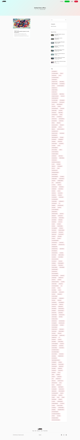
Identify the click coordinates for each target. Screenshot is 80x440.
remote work (53, 279)
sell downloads (61, 232)
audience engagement (54, 147)
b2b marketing (54, 341)
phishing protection (54, 211)
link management (62, 100)
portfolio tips (53, 372)
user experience (61, 143)
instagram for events (54, 81)
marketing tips (54, 263)
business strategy (60, 341)
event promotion (54, 75)
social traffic (62, 281)
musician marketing (54, 347)
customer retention (54, 298)
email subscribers (54, 217)
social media (60, 110)
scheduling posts (61, 201)
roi (59, 337)
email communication (61, 310)
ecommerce (53, 238)
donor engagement (54, 228)
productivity (59, 279)
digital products (54, 234)
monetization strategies (55, 153)
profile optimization (54, 135)
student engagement (60, 263)
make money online (54, 382)
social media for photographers (56, 413)
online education (61, 265)
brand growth (53, 339)
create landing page (60, 401)
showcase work (60, 370)
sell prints (53, 415)
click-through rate (62, 102)
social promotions (61, 178)
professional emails (61, 308)
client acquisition (54, 244)
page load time (62, 248)
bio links (59, 145)
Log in (72, 1)
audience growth (60, 306)
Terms (42, 430)
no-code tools (62, 403)
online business (61, 329)
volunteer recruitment (61, 230)
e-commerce (53, 184)
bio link (60, 382)
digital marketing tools (55, 137)
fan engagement (54, 362)
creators (58, 168)
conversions (59, 339)
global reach (61, 213)
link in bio (61, 73)
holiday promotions (54, 329)
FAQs (35, 430)
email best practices (61, 314)
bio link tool (59, 238)
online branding (62, 133)
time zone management (55, 273)
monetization (58, 374)
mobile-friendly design (55, 108)
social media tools (59, 116)
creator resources (54, 118)
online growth (60, 283)
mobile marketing (62, 267)
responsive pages (54, 316)
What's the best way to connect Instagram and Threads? (59, 50)
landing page (53, 141)
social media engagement (60, 85)
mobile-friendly (60, 141)
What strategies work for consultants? (58, 38)
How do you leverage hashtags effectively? (59, 46)
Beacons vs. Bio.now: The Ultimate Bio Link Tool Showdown (60, 58)
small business (59, 376)
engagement (53, 205)
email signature (60, 312)
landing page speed (54, 246)
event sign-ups (54, 306)
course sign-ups (54, 261)
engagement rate (54, 337)
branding (61, 114)
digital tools (53, 166)
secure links (59, 207)
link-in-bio (53, 168)
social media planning (54, 199)
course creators (54, 265)
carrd (52, 378)
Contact (40, 434)
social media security (60, 205)
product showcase (54, 186)
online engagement (61, 302)
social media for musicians (55, 349)
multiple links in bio (54, 87)
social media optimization (55, 77)
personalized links (54, 120)
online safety (53, 207)
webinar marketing (61, 331)
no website (53, 401)
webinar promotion (54, 304)
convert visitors (61, 242)
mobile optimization (54, 102)
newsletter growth (54, 345)
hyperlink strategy (54, 314)
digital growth (54, 215)
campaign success (62, 335)
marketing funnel (61, 298)
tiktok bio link (53, 380)
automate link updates (54, 269)
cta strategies (62, 176)
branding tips (58, 164)
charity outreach (54, 230)
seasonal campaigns (54, 174)
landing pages (60, 219)
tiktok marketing (62, 81)
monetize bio (53, 236)
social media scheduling (55, 275)
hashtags (63, 397)
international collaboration (55, 281)
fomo (52, 182)
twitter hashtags (54, 399)
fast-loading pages (54, 250)
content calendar (61, 197)
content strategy (54, 277)
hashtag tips (60, 399)
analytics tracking (54, 110)
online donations (54, 395)
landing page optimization (55, 172)
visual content (62, 108)
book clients (58, 415)
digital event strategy (54, 83)
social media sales (61, 234)
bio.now (60, 75)
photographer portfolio (61, 409)
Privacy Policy (45, 430)
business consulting (59, 405)
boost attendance (62, 83)
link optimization (61, 186)
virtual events (59, 300)
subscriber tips (61, 345)
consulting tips (54, 407)
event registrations (54, 71)
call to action (53, 106)
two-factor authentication (55, 209)
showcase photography (55, 411)
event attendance (54, 302)
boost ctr (53, 104)
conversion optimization (55, 151)
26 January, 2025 (16, 30)
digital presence (54, 364)
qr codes (53, 164)
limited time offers (58, 182)
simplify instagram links (55, 98)
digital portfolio (61, 366)
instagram (53, 397)
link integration (54, 310)
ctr (59, 203)
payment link (60, 395)
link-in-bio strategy (54, 149)
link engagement (61, 139)
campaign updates (54, 178)
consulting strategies (61, 407)
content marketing (54, 201)
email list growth (60, 215)
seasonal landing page (55, 176)
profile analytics (54, 139)
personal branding (61, 364)
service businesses (54, 242)
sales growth (62, 343)
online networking (54, 366)
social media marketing (55, 73)
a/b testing (59, 106)
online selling (59, 236)
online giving (61, 228)
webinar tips (59, 333)
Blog (38, 9)
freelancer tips (60, 368)
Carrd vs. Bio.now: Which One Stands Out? (60, 62)
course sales (60, 261)
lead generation (60, 294)
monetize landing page (55, 403)
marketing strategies (60, 180)
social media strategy (54, 100)
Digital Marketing (53, 26)
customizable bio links (55, 131)
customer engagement (55, 343)
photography (53, 409)
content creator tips (54, 271)
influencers (53, 376)
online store (59, 184)
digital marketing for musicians (56, 360)
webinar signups (54, 331)
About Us (38, 430)
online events (53, 333)
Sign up (76, 1)
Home (35, 9)
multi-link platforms (61, 118)
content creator (54, 370)
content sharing (61, 120)
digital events (61, 304)
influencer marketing (54, 267)
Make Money (67, 1)
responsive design (54, 143)
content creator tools (54, 114)
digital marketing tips (59, 104)
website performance (54, 248)
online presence (54, 112)
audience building (61, 217)
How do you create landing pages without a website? (60, 42)
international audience (54, 213)
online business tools (61, 244)
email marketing (54, 219)
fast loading (60, 316)
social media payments (55, 393)
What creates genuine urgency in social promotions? (21, 32)
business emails (54, 312)
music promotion (61, 347)
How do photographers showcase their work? (60, 34)
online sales (53, 300)
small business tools (54, 170)
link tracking (61, 137)
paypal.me (61, 393)
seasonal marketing (54, 327)
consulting (53, 405)
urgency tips (53, 180)
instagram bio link (58, 378)
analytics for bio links (54, 133)
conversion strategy (54, 296)
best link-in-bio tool (60, 380)
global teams (62, 275)
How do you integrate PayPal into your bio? (60, 54)
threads (58, 397)
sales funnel (53, 294)
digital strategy (60, 112)
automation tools (61, 277)
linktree (53, 374)
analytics (61, 149)
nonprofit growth (54, 232)
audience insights (54, 283)
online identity (53, 368)
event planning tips (54, 79)
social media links (54, 197)
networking (60, 362)
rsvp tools (53, 85)
